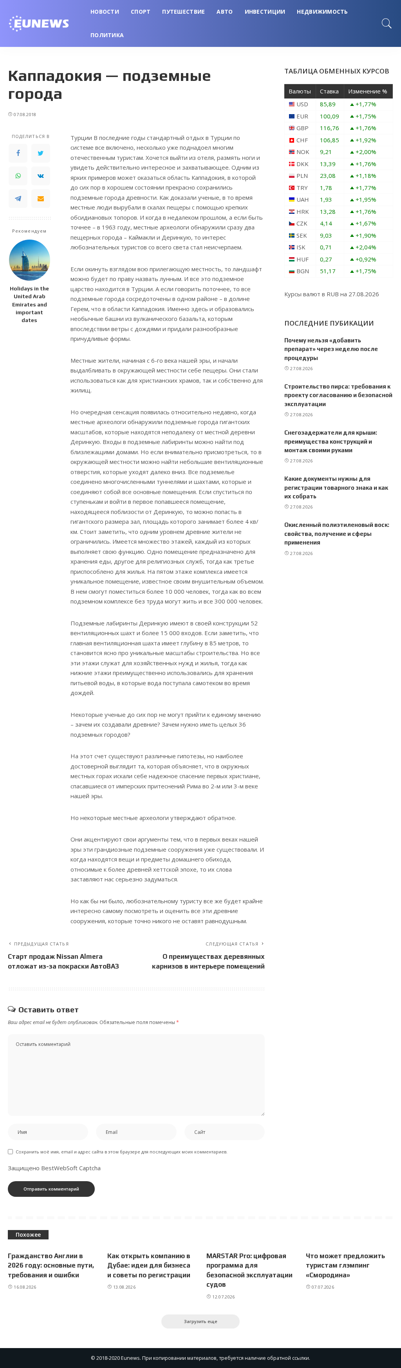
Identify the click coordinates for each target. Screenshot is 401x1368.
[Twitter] (40, 153)
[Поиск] (387, 23)
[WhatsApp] (18, 176)
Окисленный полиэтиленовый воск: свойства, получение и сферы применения (336, 533)
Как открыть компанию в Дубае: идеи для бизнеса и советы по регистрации (148, 1265)
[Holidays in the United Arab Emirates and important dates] (29, 260)
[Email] (40, 198)
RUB (333, 294)
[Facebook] (18, 153)
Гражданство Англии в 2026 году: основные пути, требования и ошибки (51, 1265)
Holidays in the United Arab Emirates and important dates (29, 304)
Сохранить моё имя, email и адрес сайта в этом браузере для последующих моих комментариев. (122, 1152)
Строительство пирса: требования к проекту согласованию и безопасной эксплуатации (338, 395)
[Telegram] (18, 198)
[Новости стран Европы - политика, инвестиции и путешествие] (43, 23)
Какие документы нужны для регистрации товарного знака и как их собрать (336, 487)
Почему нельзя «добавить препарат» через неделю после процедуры (331, 349)
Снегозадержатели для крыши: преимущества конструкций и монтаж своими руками (330, 441)
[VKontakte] (40, 176)
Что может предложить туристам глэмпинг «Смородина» (345, 1265)
